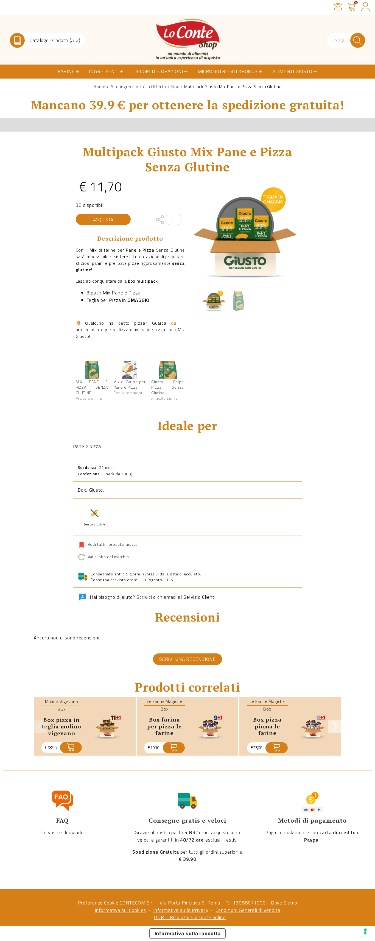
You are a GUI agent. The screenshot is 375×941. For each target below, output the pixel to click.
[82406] (276, 747)
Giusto (96, 490)
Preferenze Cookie (98, 902)
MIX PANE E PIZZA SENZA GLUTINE (92, 387)
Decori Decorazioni (158, 71)
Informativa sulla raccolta (188, 933)
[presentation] (40, 726)
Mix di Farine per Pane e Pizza (129, 384)
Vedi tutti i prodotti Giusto (113, 544)
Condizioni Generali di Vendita (248, 910)
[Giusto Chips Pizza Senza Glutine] (167, 370)
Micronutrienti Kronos (228, 71)
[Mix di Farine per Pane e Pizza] (129, 370)
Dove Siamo (284, 902)
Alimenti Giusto (292, 71)
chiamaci (167, 597)
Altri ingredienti (126, 86)
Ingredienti (104, 71)
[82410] (174, 747)
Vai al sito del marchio (108, 556)
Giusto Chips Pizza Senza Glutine (167, 387)
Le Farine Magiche (164, 701)
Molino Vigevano (61, 701)
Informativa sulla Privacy (180, 910)
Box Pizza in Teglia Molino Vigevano (61, 726)
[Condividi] (160, 219)
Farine (66, 71)
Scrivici (144, 597)
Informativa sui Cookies (120, 910)
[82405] (71, 747)
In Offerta (156, 86)
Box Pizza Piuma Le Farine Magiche (267, 730)
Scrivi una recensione (187, 659)
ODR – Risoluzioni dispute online (190, 917)
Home (99, 86)
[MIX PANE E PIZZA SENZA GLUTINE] (92, 370)
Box (175, 86)
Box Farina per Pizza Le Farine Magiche (164, 730)
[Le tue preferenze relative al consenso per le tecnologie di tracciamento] (365, 931)
